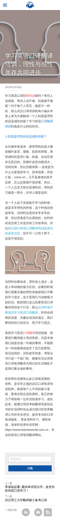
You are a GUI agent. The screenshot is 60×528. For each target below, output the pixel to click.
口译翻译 (29, 333)
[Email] (38, 512)
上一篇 (8, 483)
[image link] (30, 4)
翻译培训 (29, 95)
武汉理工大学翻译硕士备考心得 (26, 500)
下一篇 (8, 496)
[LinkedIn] (26, 512)
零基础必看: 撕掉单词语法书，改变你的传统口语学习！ (30, 488)
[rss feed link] (48, 512)
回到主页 (12, 510)
